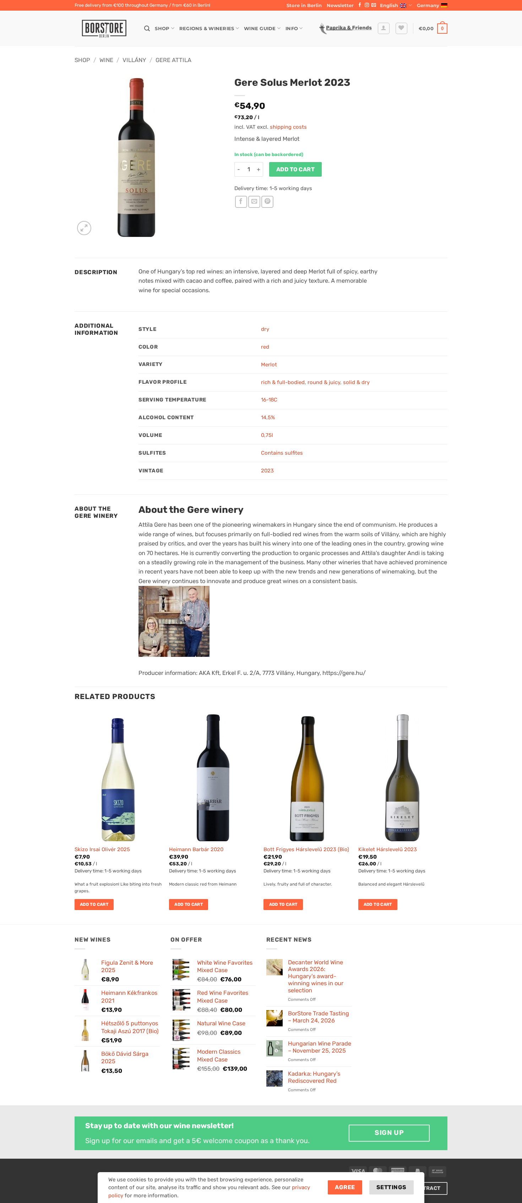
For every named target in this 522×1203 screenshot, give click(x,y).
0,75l (267, 435)
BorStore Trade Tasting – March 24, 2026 (318, 1017)
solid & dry (356, 382)
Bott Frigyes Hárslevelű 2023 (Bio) (306, 849)
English (389, 5)
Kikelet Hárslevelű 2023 (387, 849)
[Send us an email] (373, 5)
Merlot (269, 364)
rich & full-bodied (283, 382)
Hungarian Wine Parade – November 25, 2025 (319, 1047)
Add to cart (295, 169)
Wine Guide (260, 28)
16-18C (269, 400)
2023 (267, 470)
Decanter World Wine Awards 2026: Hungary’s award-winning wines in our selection (315, 976)
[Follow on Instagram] (367, 5)
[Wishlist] (401, 28)
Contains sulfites (282, 453)
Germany (428, 5)
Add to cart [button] (94, 904)
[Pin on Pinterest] (267, 202)
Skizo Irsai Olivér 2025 (102, 849)
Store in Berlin (304, 5)
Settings (391, 1187)
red (265, 347)
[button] (340, 5)
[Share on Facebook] (241, 202)
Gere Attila (173, 60)
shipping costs (288, 127)
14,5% (268, 417)
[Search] (147, 28)
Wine (106, 60)
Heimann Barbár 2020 (196, 849)
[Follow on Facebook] (360, 5)
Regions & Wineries (206, 28)
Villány (134, 60)
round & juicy (324, 382)
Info (292, 28)
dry (265, 329)
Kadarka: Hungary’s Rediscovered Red (314, 1077)
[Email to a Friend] (254, 202)
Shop (162, 28)
